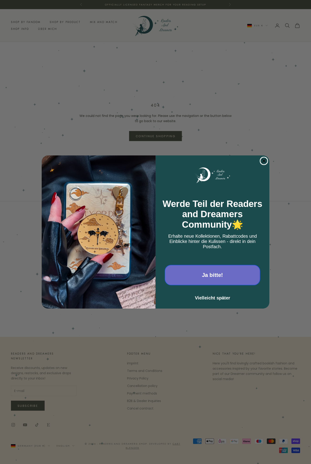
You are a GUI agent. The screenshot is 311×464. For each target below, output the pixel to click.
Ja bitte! (212, 275)
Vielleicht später (212, 297)
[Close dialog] (264, 161)
